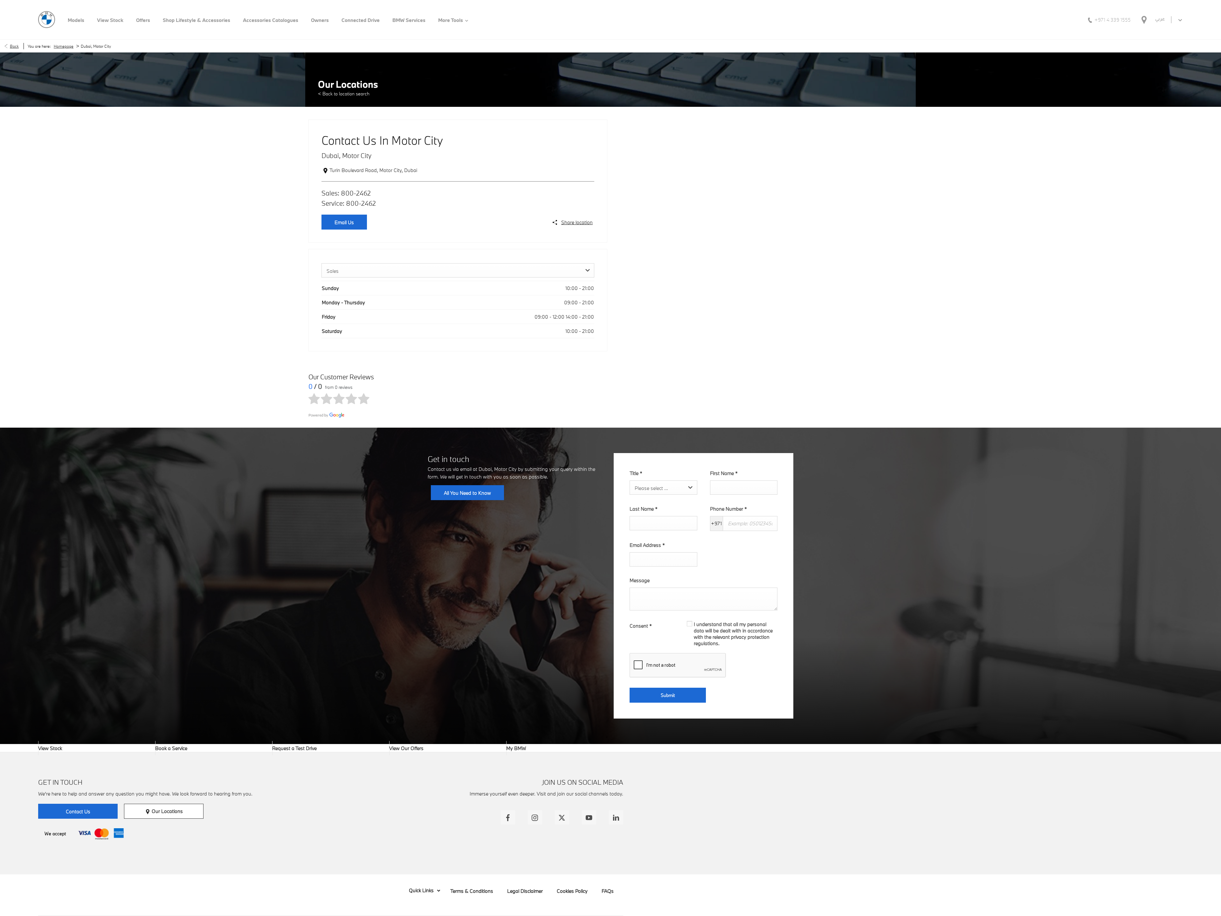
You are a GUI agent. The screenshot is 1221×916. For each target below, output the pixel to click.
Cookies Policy (572, 891)
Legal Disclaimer (525, 891)
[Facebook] (508, 817)
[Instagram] (535, 817)
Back (14, 46)
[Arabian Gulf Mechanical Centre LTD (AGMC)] (46, 19)
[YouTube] (589, 817)
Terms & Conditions (471, 891)
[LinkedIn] (616, 817)
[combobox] (457, 270)
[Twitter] (562, 817)
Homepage (63, 46)
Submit (668, 695)
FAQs (608, 891)
